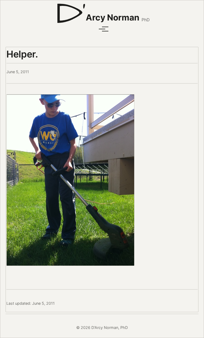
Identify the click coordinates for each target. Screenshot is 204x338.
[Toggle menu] (102, 29)
